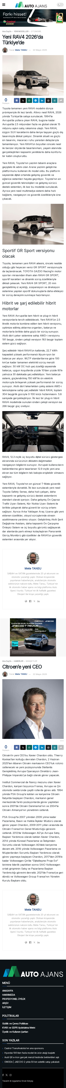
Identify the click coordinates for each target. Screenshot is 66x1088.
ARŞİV (5, 1003)
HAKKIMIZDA (8, 995)
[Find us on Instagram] (11, 1075)
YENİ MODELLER (21, 31)
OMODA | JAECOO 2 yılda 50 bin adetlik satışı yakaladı (31, 1062)
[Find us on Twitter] (6, 1075)
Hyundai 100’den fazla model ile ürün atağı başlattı (29, 1053)
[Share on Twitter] (23, 100)
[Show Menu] (3, 4)
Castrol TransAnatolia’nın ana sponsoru (24, 1048)
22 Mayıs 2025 (40, 50)
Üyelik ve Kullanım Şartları (15, 1031)
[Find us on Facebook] (3, 1075)
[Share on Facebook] (16, 100)
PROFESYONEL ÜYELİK (13, 999)
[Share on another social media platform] (61, 100)
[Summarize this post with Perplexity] (54, 100)
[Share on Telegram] (35, 100)
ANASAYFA (7, 990)
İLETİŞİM (6, 1007)
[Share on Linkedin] (42, 100)
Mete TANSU (21, 50)
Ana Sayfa (6, 31)
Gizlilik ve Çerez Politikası (15, 1023)
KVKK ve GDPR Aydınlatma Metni (18, 1027)
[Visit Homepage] (31, 5)
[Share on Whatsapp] (29, 100)
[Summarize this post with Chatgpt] (48, 100)
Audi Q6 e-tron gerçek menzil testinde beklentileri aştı (31, 1057)
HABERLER (18, 661)
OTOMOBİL (36, 31)
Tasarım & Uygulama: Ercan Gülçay (17, 1081)
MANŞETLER (31, 661)
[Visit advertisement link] (33, 18)
